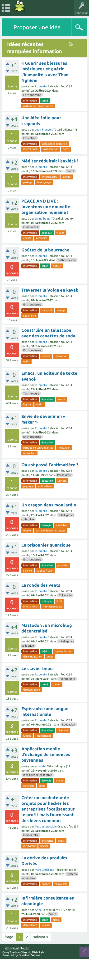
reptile (27, 530)
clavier (57, 684)
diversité (63, 730)
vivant (60, 232)
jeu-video (63, 565)
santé (45, 100)
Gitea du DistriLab (32, 952)
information (30, 100)
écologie (46, 525)
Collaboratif (30, 227)
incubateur (29, 845)
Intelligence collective (37, 774)
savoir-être (29, 315)
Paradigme (64, 474)
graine (59, 780)
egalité (27, 238)
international (30, 149)
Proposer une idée (37, 27)
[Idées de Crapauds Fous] (20, 6)
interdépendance (52, 606)
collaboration (50, 149)
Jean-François (44, 129)
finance (46, 884)
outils (66, 149)
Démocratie (31, 834)
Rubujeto (41, 86)
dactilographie (31, 689)
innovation (61, 356)
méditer (66, 176)
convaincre (61, 884)
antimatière (45, 486)
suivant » (40, 937)
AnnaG (39, 909)
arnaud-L (40, 766)
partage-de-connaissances (38, 106)
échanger (28, 785)
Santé (70, 171)
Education (29, 138)
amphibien (62, 525)
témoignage (44, 182)
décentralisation (32, 656)
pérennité (41, 238)
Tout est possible (46, 826)
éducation (47, 399)
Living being (43, 218)
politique (47, 232)
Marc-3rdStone (44, 869)
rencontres (29, 453)
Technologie (31, 393)
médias (46, 651)
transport (47, 310)
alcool (56, 919)
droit (59, 601)
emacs (61, 399)
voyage (61, 310)
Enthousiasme (32, 94)
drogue (46, 925)
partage (27, 182)
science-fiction (45, 570)
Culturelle (65, 595)
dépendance (30, 925)
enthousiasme (50, 176)
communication (63, 651)
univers (46, 356)
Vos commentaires (16, 948)
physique (28, 486)
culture (57, 265)
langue (27, 735)
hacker (44, 845)
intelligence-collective (54, 143)
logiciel (27, 404)
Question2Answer (30, 955)
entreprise (47, 840)
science (27, 570)
